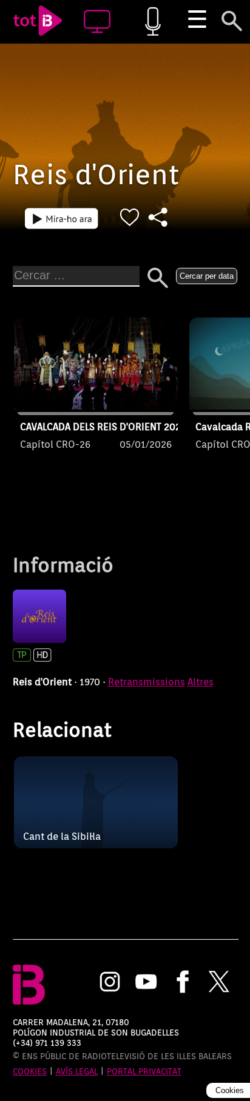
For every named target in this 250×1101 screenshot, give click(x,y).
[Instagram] (110, 983)
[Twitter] (219, 983)
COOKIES (30, 1071)
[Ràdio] (153, 22)
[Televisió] (97, 22)
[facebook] (183, 983)
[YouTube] (146, 983)
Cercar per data (207, 276)
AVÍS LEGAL (77, 1071)
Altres (200, 682)
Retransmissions (146, 682)
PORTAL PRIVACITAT (144, 1071)
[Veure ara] (61, 218)
